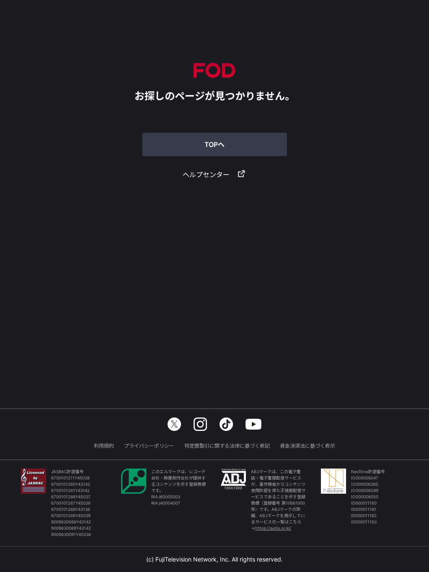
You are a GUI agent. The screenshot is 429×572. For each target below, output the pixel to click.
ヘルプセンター (206, 174)
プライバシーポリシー (149, 446)
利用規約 (104, 446)
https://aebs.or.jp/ (273, 528)
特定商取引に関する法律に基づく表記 (227, 446)
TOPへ (214, 144)
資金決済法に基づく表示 (307, 446)
